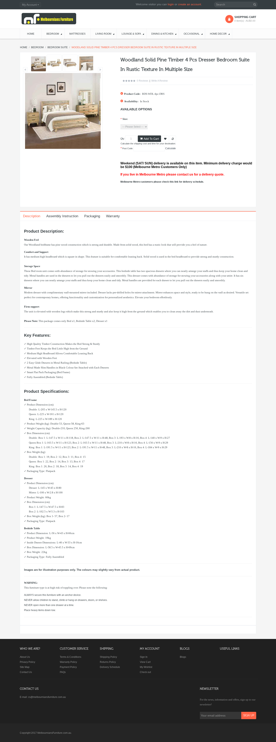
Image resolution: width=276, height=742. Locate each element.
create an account (189, 4)
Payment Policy (68, 667)
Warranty (113, 216)
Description (31, 216)
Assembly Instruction (62, 216)
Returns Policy (108, 662)
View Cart (145, 662)
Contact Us (26, 672)
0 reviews (142, 80)
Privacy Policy (27, 662)
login (171, 4)
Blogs (183, 657)
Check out (145, 672)
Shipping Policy (108, 657)
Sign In (143, 657)
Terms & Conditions (70, 657)
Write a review (159, 80)
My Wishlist (146, 667)
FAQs (63, 672)
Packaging (92, 216)
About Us (25, 657)
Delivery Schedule (110, 667)
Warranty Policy (68, 662)
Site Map (24, 667)
